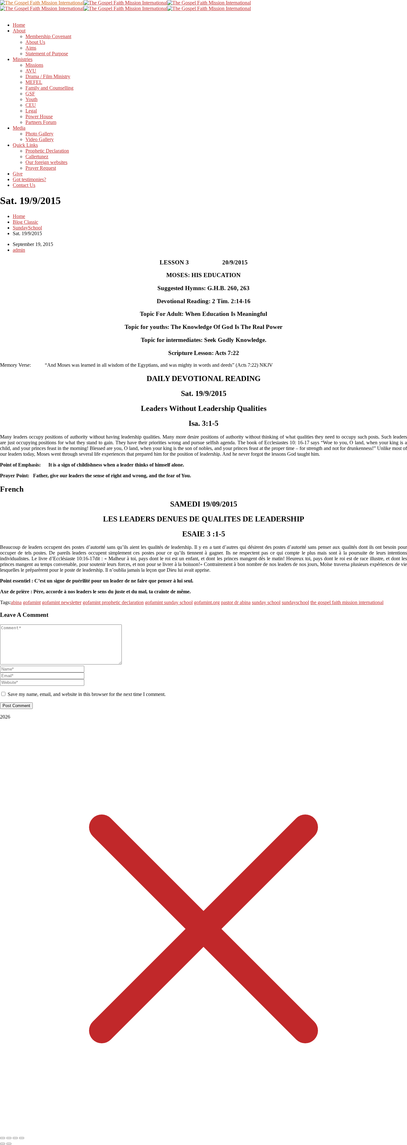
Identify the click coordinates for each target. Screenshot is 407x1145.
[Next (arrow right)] (8, 1144)
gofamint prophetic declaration (113, 602)
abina (16, 602)
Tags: (5, 602)
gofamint (32, 602)
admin (19, 250)
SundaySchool (27, 227)
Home (19, 216)
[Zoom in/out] (2, 1138)
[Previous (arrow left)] (2, 1144)
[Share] (15, 1138)
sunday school (266, 602)
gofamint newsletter (61, 602)
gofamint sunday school (169, 602)
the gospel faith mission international (346, 602)
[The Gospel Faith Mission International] (42, 2)
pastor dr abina (236, 602)
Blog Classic (25, 222)
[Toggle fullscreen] (8, 1138)
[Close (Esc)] (21, 1138)
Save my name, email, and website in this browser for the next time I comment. (87, 694)
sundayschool (295, 602)
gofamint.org (207, 602)
